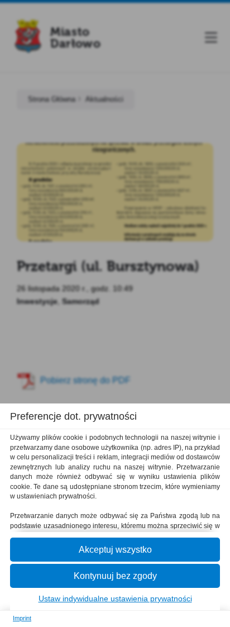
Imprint (22, 618)
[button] (115, 550)
